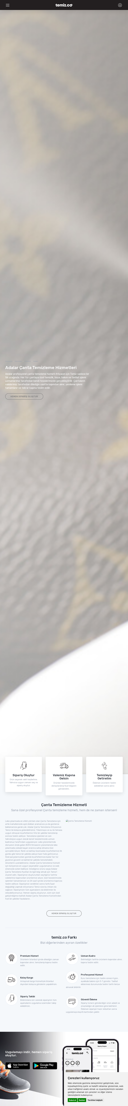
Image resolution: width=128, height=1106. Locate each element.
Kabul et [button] (72, 1100)
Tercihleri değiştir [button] (95, 1100)
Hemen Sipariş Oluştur (24, 396)
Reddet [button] (82, 1100)
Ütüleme (27, 361)
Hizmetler (18, 361)
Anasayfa (8, 361)
